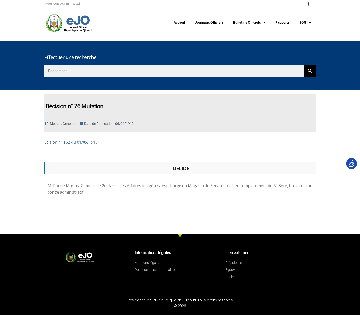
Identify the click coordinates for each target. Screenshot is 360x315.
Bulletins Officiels (247, 22)
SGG (302, 22)
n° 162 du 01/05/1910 (70, 142)
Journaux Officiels (209, 22)
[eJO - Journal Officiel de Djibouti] (68, 22)
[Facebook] (308, 3)
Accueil (179, 22)
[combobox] (174, 71)
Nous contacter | (57, 3)
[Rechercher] (310, 71)
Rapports (282, 22)
